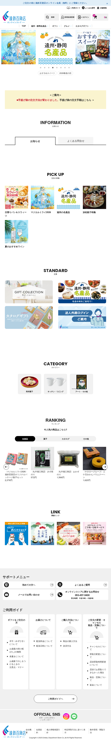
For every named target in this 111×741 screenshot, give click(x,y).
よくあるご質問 (82, 584)
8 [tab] (69, 68)
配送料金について (44, 641)
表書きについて (16, 656)
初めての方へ (28, 584)
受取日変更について (98, 656)
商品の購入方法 (70, 641)
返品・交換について (98, 679)
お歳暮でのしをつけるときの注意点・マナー (17, 664)
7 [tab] (65, 68)
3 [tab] (49, 68)
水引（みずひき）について (17, 642)
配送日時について (44, 645)
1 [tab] (41, 68)
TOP (24, 26)
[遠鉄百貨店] (14, 21)
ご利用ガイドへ (55, 698)
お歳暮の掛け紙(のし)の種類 (16, 650)
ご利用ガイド (75, 8)
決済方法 (67, 645)
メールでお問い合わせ (29, 594)
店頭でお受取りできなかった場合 (98, 671)
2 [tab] (45, 68)
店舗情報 (103, 8)
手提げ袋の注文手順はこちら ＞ (77, 100)
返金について (96, 684)
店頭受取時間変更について (98, 663)
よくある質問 (90, 8)
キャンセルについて (98, 648)
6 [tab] (61, 68)
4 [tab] (53, 68)
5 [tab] (57, 68)
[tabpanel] (18, 47)
